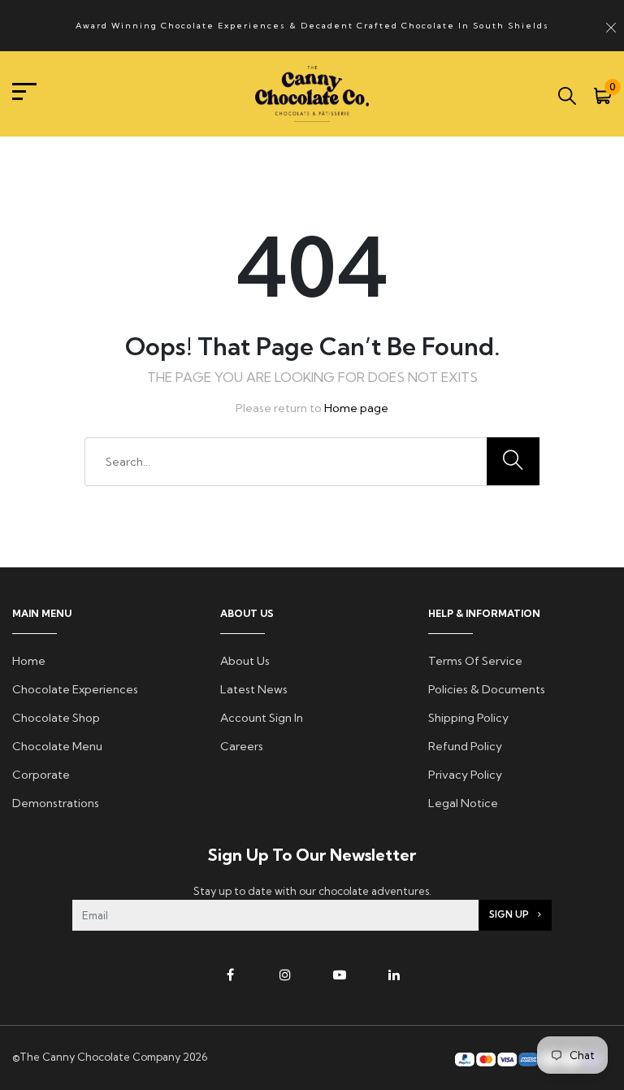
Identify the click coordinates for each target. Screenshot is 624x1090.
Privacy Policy (465, 774)
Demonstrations (55, 803)
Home (29, 661)
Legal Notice (463, 803)
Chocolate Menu (57, 746)
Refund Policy (465, 746)
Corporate (41, 774)
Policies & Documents (486, 689)
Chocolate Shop (56, 717)
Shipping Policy (468, 717)
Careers (241, 746)
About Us (245, 661)
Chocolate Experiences (75, 689)
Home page (356, 408)
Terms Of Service (475, 661)
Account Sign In (261, 717)
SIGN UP (510, 914)
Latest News (254, 689)
